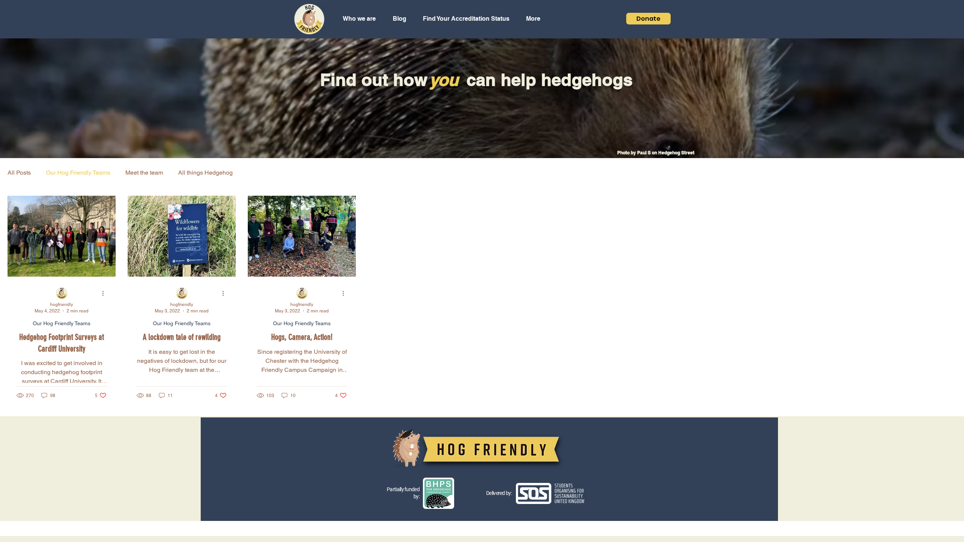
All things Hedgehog (205, 172)
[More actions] (105, 293)
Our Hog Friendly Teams (78, 172)
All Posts (19, 172)
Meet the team (144, 172)
